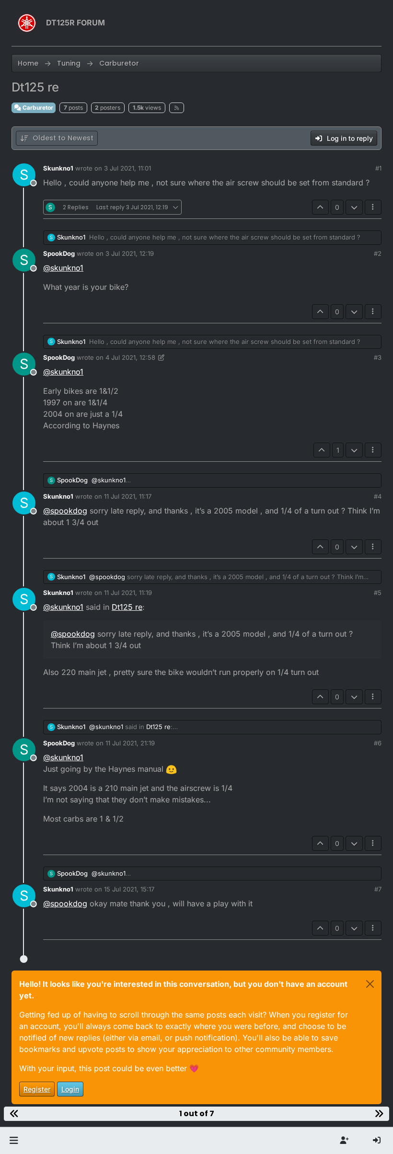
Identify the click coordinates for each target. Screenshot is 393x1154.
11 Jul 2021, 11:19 (128, 592)
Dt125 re (127, 607)
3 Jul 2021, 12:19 (129, 253)
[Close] (369, 984)
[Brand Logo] (26, 22)
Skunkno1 (58, 168)
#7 (377, 889)
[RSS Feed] (176, 108)
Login (70, 1089)
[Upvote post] (320, 207)
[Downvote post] (354, 207)
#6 (377, 743)
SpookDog (59, 253)
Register (36, 1089)
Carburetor (37, 107)
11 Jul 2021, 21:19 (130, 743)
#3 (377, 357)
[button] (13, 1140)
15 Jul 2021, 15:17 (129, 889)
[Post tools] (373, 207)
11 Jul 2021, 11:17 (127, 496)
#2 (377, 253)
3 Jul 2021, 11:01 (127, 168)
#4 (377, 496)
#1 (378, 168)
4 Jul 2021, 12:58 (130, 357)
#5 (377, 592)
